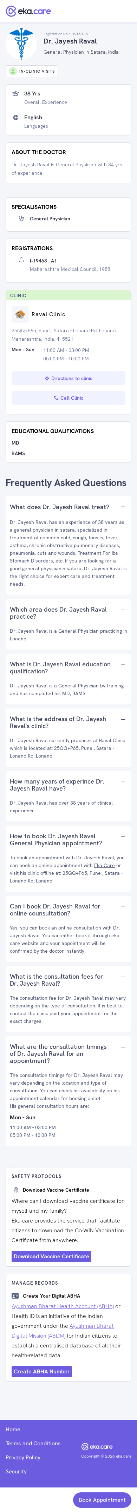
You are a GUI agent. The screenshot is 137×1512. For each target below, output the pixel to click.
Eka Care (104, 865)
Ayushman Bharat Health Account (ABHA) (63, 1306)
